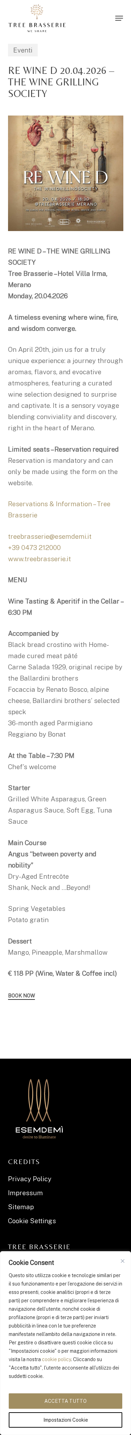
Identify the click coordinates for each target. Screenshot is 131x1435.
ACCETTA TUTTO (65, 1401)
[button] (119, 18)
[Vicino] (122, 1261)
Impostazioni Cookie (65, 1420)
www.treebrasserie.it (39, 559)
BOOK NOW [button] (21, 995)
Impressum (25, 1193)
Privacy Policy (29, 1179)
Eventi (22, 50)
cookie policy (56, 1359)
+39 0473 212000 (34, 547)
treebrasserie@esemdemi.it (50, 536)
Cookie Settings (32, 1221)
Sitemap (21, 1207)
